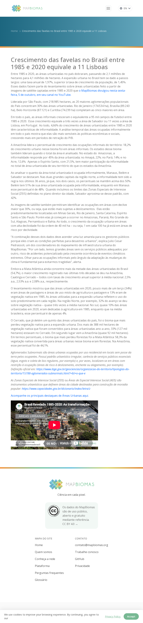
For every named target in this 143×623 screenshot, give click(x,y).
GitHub (79, 559)
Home (14, 31)
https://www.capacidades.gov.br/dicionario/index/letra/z (56, 389)
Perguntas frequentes (49, 573)
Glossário (41, 580)
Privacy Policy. (113, 616)
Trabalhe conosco (87, 552)
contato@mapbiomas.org (91, 545)
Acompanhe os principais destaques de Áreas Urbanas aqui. (50, 396)
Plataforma (42, 566)
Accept (131, 616)
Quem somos (43, 552)
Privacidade (82, 566)
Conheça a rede (45, 559)
